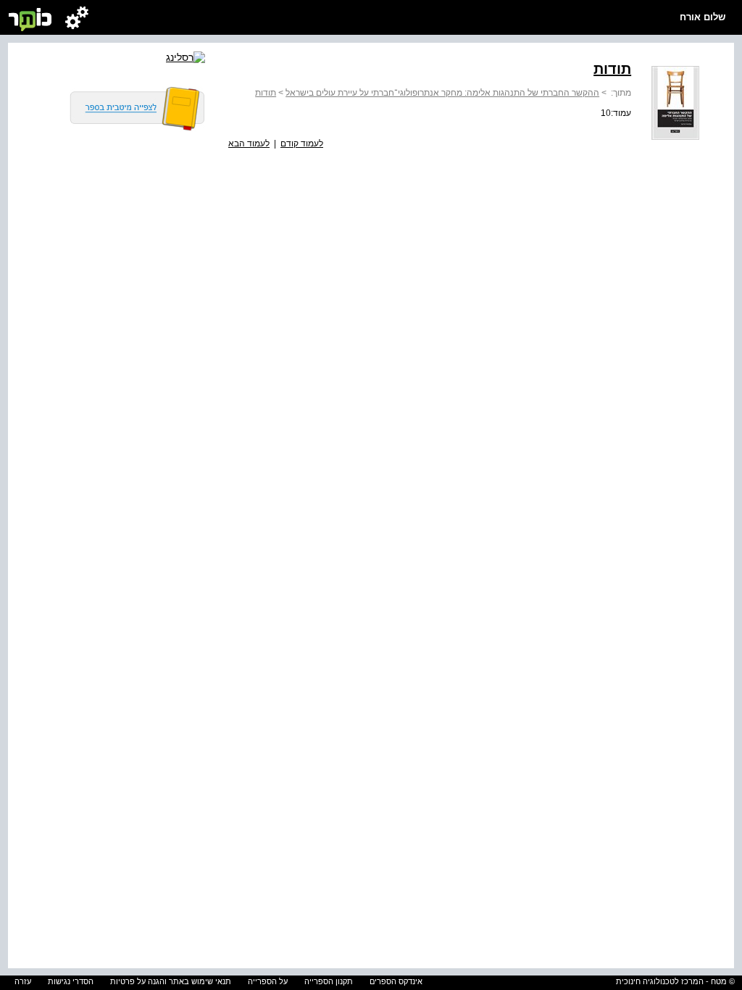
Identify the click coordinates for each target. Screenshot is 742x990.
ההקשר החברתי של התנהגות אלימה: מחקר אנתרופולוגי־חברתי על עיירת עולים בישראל (442, 93)
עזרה (22, 981)
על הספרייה (268, 981)
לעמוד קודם (301, 143)
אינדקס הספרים (396, 981)
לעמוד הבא (249, 143)
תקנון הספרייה (328, 981)
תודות (265, 93)
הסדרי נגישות (70, 981)
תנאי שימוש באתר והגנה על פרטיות (170, 981)
